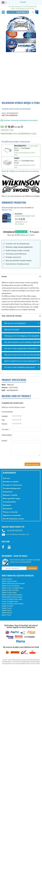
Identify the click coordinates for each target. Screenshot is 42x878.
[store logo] (18, 12)
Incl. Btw (17, 127)
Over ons (6, 478)
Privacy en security (10, 512)
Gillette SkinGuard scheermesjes (13, 583)
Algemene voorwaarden (12, 515)
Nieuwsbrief (7, 508)
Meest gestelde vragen (11, 498)
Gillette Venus (6, 610)
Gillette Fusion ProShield (10, 586)
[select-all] (7, 210)
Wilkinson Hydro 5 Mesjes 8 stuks (25, 216)
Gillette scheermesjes (9, 581)
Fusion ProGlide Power (10, 601)
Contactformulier (9, 502)
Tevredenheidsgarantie (11, 488)
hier (6, 196)
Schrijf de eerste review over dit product (16, 109)
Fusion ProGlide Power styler (12, 599)
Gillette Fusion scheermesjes (12, 595)
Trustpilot (23, 2)
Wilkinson (18, 214)
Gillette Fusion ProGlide (10, 590)
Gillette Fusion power (9, 592)
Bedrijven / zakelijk (10, 495)
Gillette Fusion (7, 608)
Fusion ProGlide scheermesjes (12, 604)
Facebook (4, 551)
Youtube (10, 551)
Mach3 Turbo (6, 615)
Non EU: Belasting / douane (13, 519)
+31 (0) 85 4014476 (14, 530)
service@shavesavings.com (18, 534)
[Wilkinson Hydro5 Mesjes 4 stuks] (21, 34)
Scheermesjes (7, 579)
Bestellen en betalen (11, 481)
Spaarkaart (7, 505)
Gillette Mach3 (7, 613)
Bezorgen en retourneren (12, 485)
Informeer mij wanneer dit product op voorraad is (20, 120)
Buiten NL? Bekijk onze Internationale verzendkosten (20, 171)
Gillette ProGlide (7, 606)
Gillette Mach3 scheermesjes (12, 597)
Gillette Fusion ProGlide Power (12, 588)
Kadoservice (7, 492)
